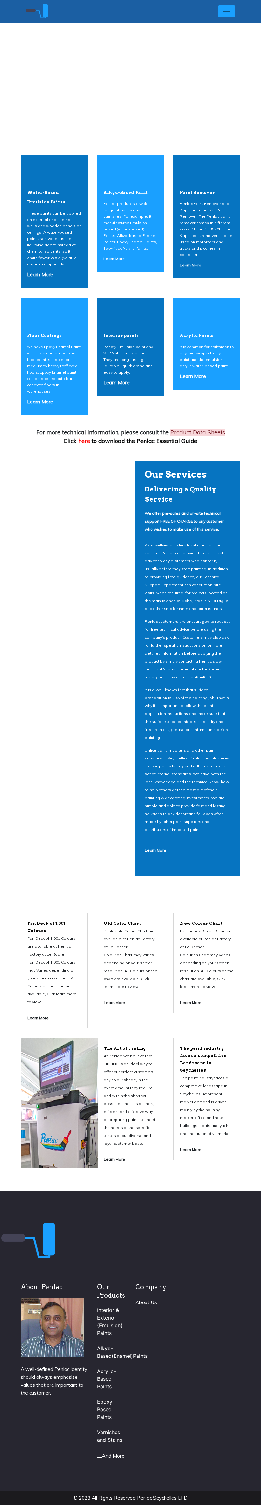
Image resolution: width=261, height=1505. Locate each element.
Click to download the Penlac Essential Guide (130, 440)
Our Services (176, 474)
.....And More (110, 1456)
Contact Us (131, 108)
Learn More (40, 274)
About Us (146, 1302)
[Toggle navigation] (226, 11)
